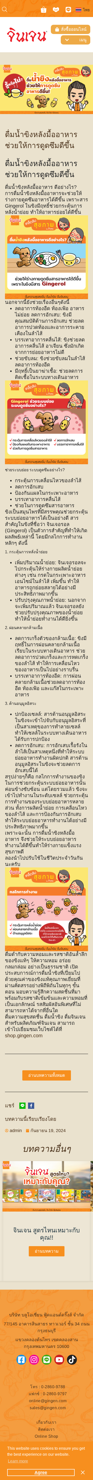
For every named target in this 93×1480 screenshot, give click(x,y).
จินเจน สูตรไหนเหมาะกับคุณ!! (46, 1234)
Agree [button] (40, 1472)
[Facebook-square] (21, 1360)
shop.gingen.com (24, 1035)
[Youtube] (59, 1360)
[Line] (68, 10)
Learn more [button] (18, 1461)
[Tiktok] (72, 1360)
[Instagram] (34, 1360)
